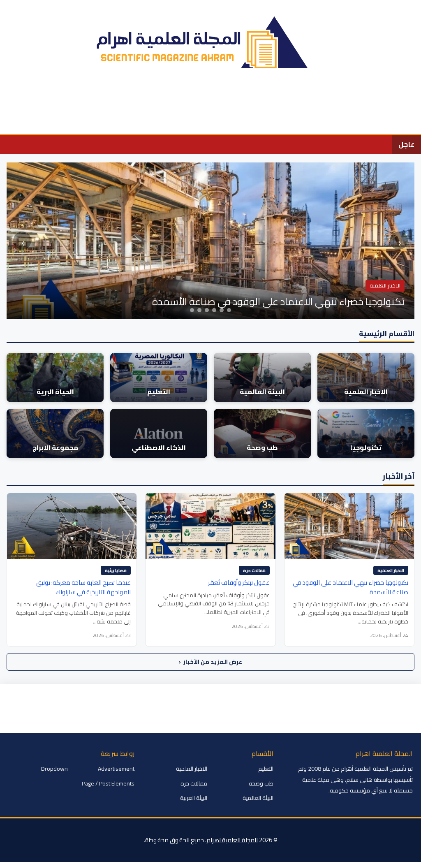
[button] (11, 121)
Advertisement (116, 768)
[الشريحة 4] (214, 310)
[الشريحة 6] (229, 310)
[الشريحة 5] (222, 310)
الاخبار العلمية (351, 97)
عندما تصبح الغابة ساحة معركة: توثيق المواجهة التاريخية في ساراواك (83, 587)
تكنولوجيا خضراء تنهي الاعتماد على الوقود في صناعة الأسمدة (350, 587)
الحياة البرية (220, 97)
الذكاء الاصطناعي (85, 97)
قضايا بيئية (116, 570)
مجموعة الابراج (27, 97)
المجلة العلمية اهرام (232, 840)
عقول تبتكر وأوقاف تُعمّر (239, 583)
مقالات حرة (254, 570)
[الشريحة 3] (207, 310)
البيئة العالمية (300, 97)
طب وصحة (137, 97)
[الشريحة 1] (192, 310)
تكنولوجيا (178, 97)
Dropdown (54, 768)
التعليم (259, 97)
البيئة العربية (193, 797)
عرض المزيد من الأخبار (210, 661)
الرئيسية (393, 97)
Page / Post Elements (108, 783)
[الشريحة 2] (199, 310)
